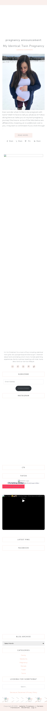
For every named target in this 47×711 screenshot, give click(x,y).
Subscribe (23, 388)
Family (23, 655)
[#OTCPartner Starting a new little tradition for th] (11, 699)
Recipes (23, 666)
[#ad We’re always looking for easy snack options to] (21, 699)
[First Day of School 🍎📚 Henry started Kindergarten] (7, 699)
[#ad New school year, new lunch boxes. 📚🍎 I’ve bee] (16, 699)
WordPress (25, 708)
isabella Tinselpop (26, 706)
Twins (23, 673)
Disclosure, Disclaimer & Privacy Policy (23, 692)
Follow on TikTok (13, 486)
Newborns (23, 659)
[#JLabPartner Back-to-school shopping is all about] (35, 699)
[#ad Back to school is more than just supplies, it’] (26, 699)
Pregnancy (24, 662)
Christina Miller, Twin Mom (23, 19)
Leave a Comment (24, 50)
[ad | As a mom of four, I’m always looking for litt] (44, 699)
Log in (33, 708)
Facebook (23, 548)
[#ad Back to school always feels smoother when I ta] (30, 699)
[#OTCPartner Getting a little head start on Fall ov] (2, 699)
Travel (23, 670)
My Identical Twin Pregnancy (23, 46)
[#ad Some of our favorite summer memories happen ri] (40, 699)
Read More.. (23, 135)
